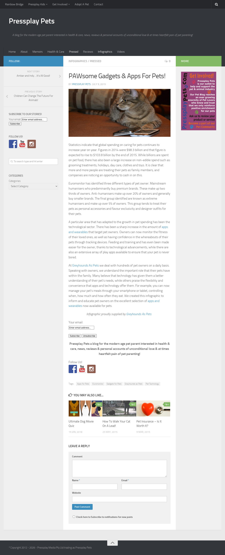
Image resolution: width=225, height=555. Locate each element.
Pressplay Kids (36, 4)
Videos (121, 51)
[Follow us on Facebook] (73, 369)
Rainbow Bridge (14, 4)
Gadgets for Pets (114, 384)
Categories (15, 181)
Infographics (105, 51)
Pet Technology (152, 384)
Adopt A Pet (82, 4)
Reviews (88, 51)
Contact (98, 4)
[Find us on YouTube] (82, 369)
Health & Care (55, 51)
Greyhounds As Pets (85, 265)
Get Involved (59, 4)
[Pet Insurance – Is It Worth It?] (153, 408)
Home (12, 51)
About (24, 51)
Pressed (73, 51)
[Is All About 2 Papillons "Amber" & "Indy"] (91, 369)
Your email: (76, 322)
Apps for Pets (83, 384)
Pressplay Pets (31, 21)
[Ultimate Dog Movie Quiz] (85, 408)
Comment (77, 456)
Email (125, 480)
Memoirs (38, 51)
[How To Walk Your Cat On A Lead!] (119, 408)
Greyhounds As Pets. (139, 314)
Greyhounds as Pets (133, 384)
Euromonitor (97, 384)
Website (76, 492)
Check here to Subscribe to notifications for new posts (104, 517)
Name (76, 480)
